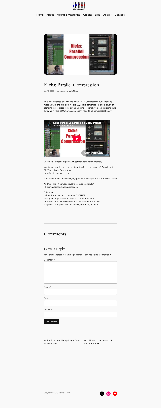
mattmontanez (65, 91)
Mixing (75, 91)
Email (47, 298)
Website (48, 309)
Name (47, 287)
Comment (49, 260)
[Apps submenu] (111, 14)
